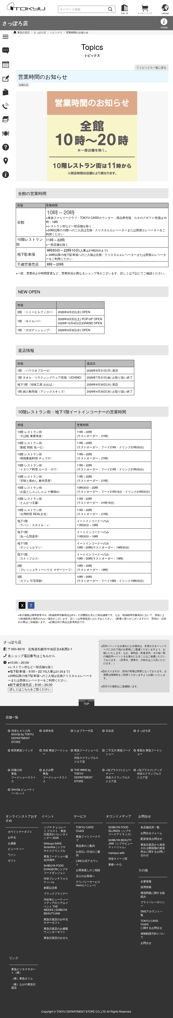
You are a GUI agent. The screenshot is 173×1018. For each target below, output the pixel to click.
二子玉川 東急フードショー (118, 752)
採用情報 (146, 887)
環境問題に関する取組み (153, 894)
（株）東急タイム (22, 978)
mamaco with (116, 853)
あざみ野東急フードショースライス (55, 775)
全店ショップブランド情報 (11, 197)
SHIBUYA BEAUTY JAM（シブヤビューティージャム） (120, 843)
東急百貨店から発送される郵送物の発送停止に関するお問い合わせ (153, 849)
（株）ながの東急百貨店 (23, 986)
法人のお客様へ (85, 876)
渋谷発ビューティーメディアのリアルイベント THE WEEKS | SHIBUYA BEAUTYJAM (56, 906)
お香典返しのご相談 (88, 870)
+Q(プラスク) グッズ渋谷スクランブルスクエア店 (149, 773)
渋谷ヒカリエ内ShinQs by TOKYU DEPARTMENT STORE (22, 736)
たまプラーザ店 (83, 730)
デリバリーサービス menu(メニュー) (89, 883)
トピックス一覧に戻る (152, 67)
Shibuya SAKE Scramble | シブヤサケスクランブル (55, 846)
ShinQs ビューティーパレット (22, 791)
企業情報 (146, 881)
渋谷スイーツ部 (117, 858)
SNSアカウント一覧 (151, 913)
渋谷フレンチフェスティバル (56, 880)
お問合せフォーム (151, 833)
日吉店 (110, 730)
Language (165, 13)
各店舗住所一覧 (150, 827)
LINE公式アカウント (87, 862)
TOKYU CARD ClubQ (85, 829)
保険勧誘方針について (153, 935)
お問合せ (146, 943)
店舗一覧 (124, 13)
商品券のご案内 (85, 845)
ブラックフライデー (56, 893)
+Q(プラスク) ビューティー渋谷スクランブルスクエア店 (118, 775)
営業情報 (164, 27)
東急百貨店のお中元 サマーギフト (56, 921)
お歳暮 (12, 843)
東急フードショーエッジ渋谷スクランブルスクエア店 (86, 755)
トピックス (56, 32)
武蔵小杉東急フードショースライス (23, 775)
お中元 (12, 837)
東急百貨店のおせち (56, 937)
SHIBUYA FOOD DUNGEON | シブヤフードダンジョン (56, 868)
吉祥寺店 (48, 730)
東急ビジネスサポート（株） (23, 970)
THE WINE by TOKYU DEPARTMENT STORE (83, 775)
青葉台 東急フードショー (149, 752)
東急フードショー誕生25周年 (56, 858)
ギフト (12, 860)
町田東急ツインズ (22, 750)
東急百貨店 (23, 32)
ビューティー (16, 849)
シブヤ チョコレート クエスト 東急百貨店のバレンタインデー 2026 (56, 832)
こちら (44, 655)
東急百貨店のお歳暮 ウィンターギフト (56, 930)
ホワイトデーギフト (20, 831)
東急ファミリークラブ (88, 838)
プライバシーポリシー (153, 903)
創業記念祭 (50, 887)
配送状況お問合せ (151, 838)
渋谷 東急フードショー (55, 752)
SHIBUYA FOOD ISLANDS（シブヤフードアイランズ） (120, 830)
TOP (86, 704)
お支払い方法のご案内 (88, 853)
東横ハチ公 (115, 864)
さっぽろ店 (15, 23)
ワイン (12, 854)
